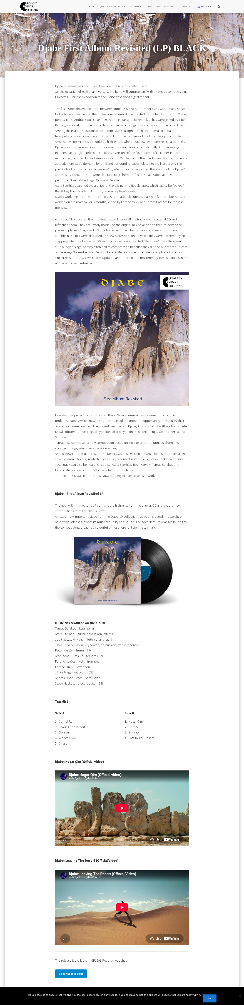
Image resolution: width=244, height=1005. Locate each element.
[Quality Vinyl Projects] (29, 6)
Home (91, 6)
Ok (209, 998)
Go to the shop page (71, 973)
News (149, 6)
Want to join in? (165, 6)
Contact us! (186, 6)
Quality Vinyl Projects (111, 6)
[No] (239, 996)
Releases (135, 6)
